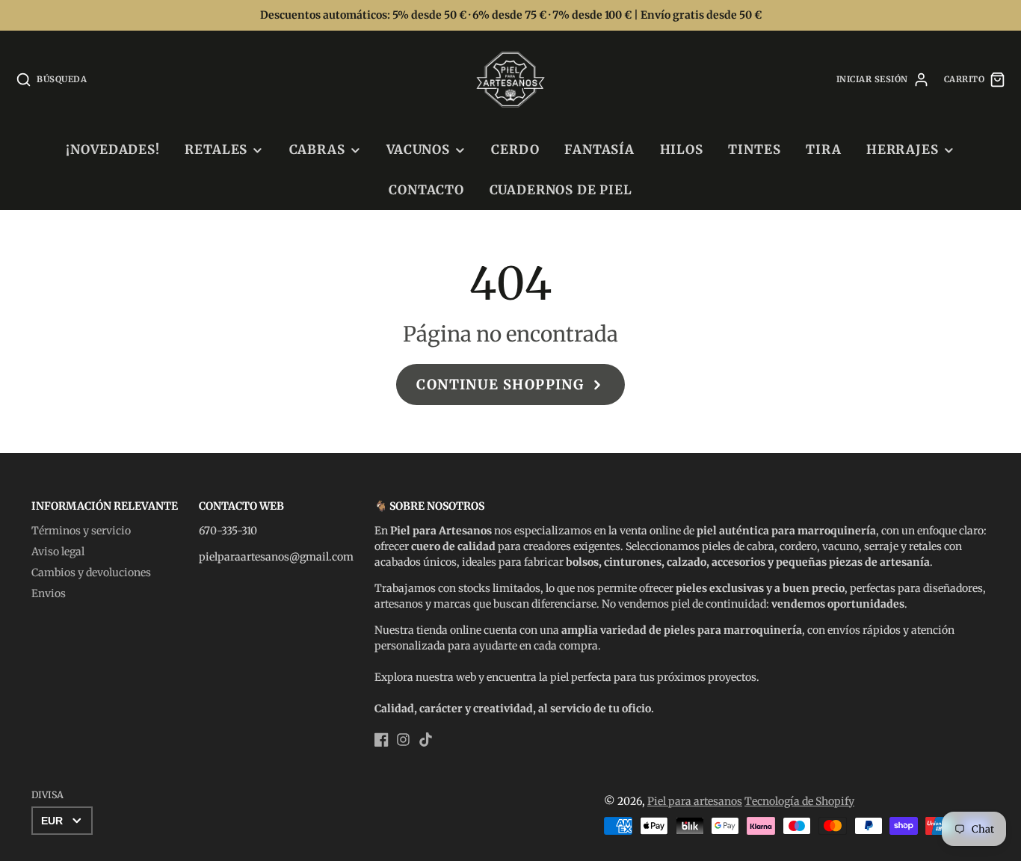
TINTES (754, 149)
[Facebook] (381, 739)
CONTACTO (426, 190)
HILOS (681, 149)
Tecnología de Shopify (799, 801)
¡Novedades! (112, 149)
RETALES (216, 149)
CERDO (515, 149)
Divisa (47, 794)
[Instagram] (403, 739)
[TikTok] (426, 739)
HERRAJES (902, 149)
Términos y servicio (81, 530)
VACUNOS (418, 149)
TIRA (823, 149)
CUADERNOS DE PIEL (561, 190)
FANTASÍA (599, 149)
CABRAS (317, 149)
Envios (48, 593)
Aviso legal (57, 551)
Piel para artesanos (694, 801)
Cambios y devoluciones (91, 572)
